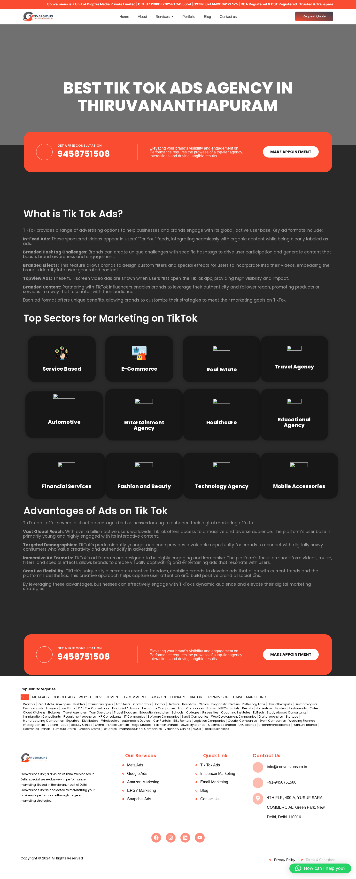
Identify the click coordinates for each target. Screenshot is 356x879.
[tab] (25, 697)
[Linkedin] (185, 838)
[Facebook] (156, 838)
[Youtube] (200, 838)
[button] (320, 868)
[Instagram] (171, 838)
